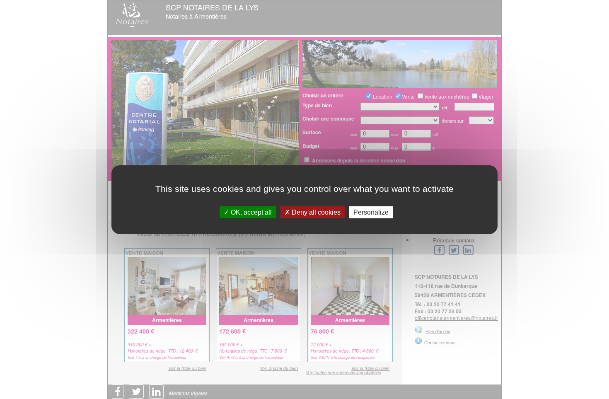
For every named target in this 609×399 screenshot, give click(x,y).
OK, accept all (250, 211)
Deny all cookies (315, 211)
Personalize (371, 211)
